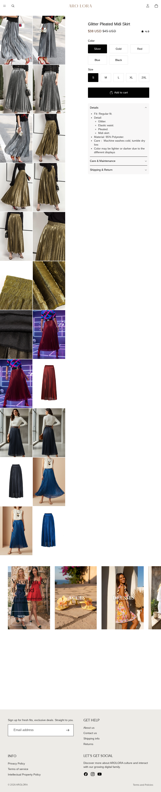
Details (94, 107)
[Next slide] (149, 597)
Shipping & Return (101, 169)
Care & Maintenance (102, 160)
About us (88, 727)
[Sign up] (68, 730)
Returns (88, 744)
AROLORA (22, 784)
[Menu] (4, 5)
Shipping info (91, 738)
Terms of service (18, 769)
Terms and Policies (143, 785)
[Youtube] (99, 774)
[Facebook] (85, 774)
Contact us (90, 733)
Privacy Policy (16, 763)
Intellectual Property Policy (24, 774)
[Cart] (156, 6)
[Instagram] (92, 774)
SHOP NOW (21, 618)
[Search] (13, 6)
